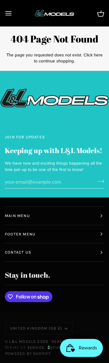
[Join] (99, 181)
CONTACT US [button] (18, 252)
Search (59, 341)
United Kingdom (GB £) (36, 328)
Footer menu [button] (20, 234)
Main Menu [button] (17, 215)
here (98, 55)
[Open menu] (14, 13)
